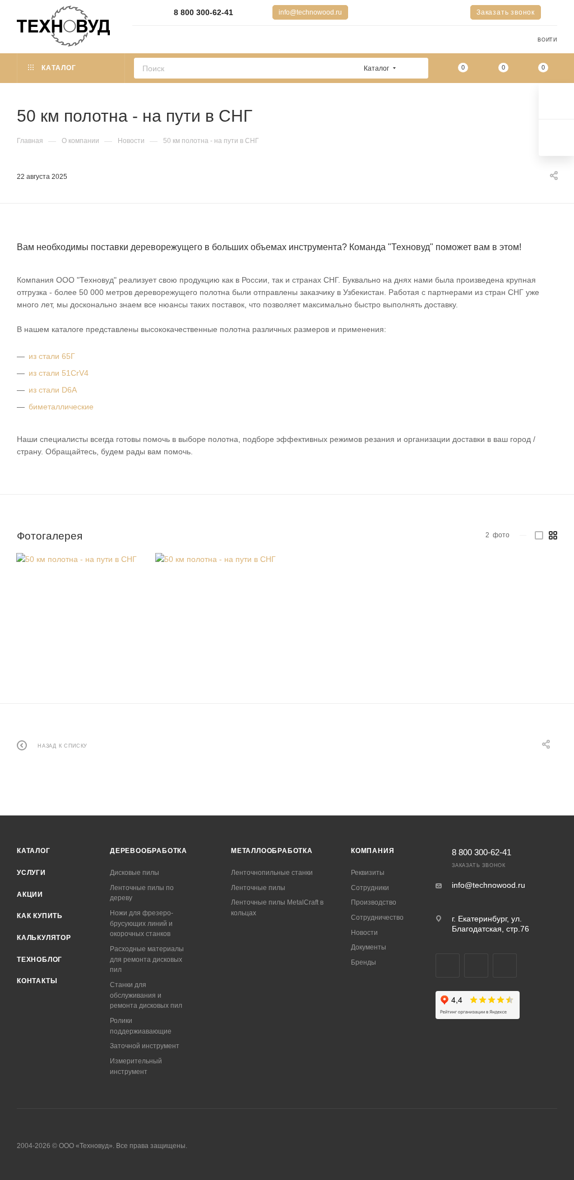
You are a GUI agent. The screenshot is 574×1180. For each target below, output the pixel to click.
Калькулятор (44, 938)
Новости (364, 933)
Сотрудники (370, 888)
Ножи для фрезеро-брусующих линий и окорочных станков (141, 923)
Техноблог (39, 960)
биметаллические (61, 406)
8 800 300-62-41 (203, 12)
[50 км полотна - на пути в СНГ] (77, 614)
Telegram (448, 965)
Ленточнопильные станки (272, 873)
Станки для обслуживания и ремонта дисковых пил (146, 995)
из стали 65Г (52, 356)
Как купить (40, 916)
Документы (368, 947)
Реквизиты (368, 873)
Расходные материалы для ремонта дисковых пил (147, 959)
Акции (30, 894)
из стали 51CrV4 (59, 372)
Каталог (33, 851)
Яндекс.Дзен (505, 965)
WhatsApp (476, 965)
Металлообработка (272, 851)
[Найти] (416, 68)
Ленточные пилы (258, 888)
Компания (372, 851)
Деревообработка (148, 851)
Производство (373, 902)
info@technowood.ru (310, 12)
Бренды (363, 962)
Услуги (31, 873)
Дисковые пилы (134, 873)
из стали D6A (53, 389)
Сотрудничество (377, 917)
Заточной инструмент (144, 1046)
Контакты (37, 981)
